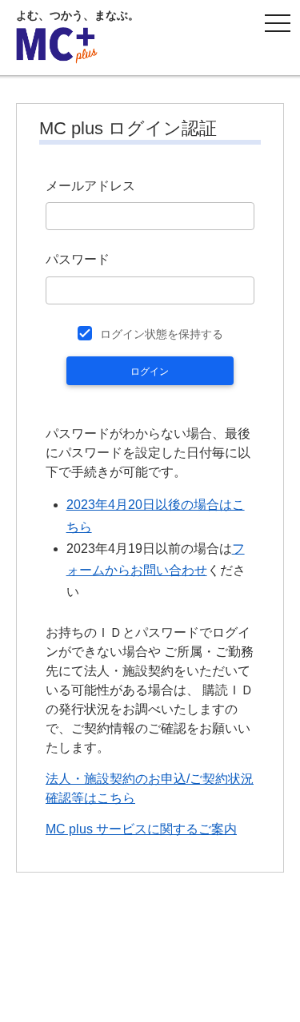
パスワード (78, 259)
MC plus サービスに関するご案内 (141, 829)
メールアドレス (90, 186)
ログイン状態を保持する (161, 334)
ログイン (149, 371)
